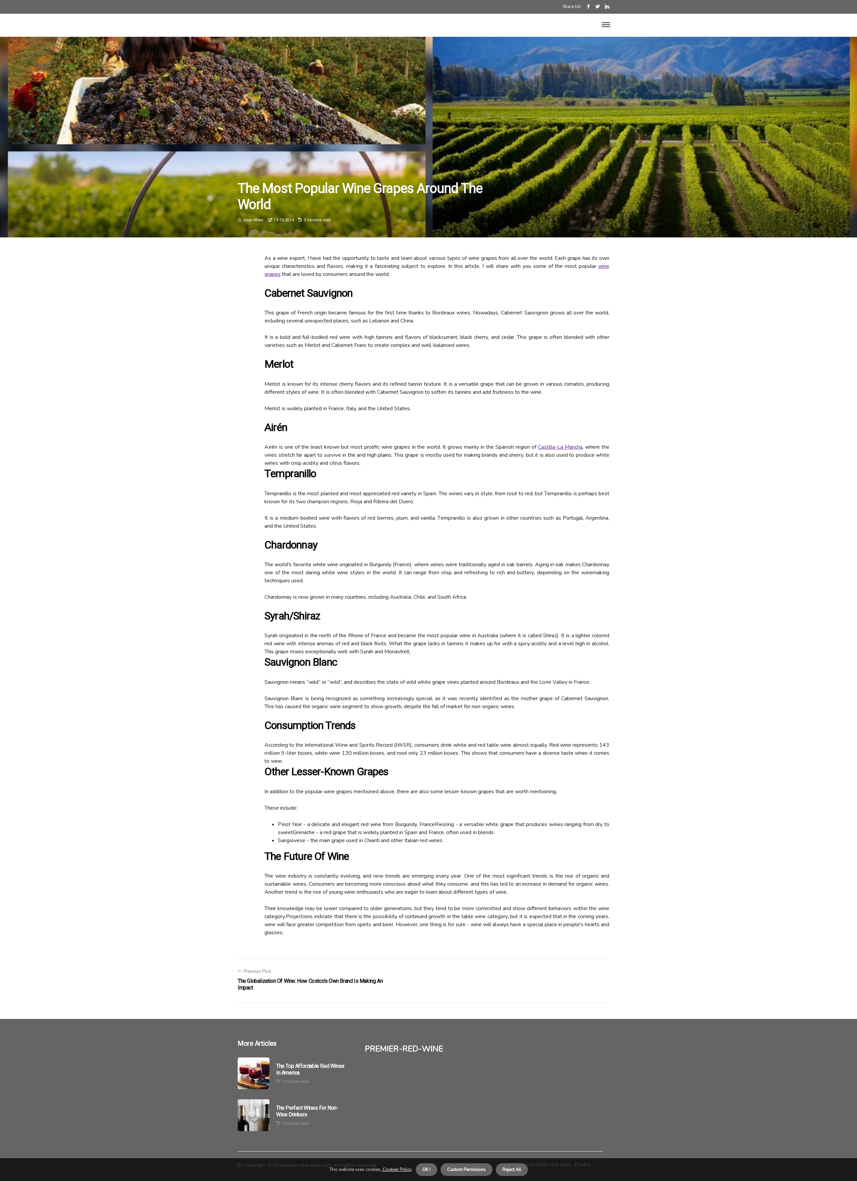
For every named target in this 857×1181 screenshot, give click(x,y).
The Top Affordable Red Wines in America (310, 1069)
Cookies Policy (396, 1170)
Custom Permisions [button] (466, 1170)
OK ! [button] (426, 1170)
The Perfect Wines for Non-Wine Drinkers (307, 1111)
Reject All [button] (511, 1170)
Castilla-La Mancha (560, 447)
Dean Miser (253, 220)
